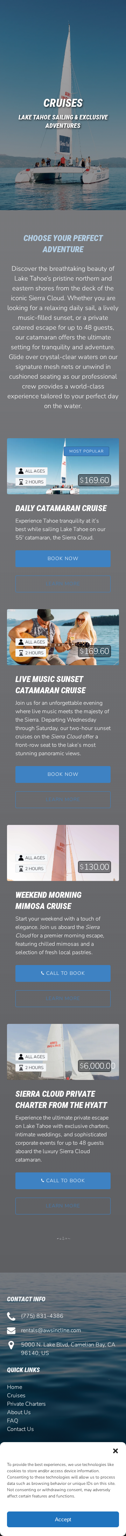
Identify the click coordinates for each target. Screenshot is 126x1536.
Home (14, 1387)
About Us (19, 1412)
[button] (115, 1450)
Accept (63, 1519)
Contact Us (20, 1429)
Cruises (16, 1395)
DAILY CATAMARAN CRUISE (60, 508)
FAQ (12, 1421)
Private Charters (26, 1404)
